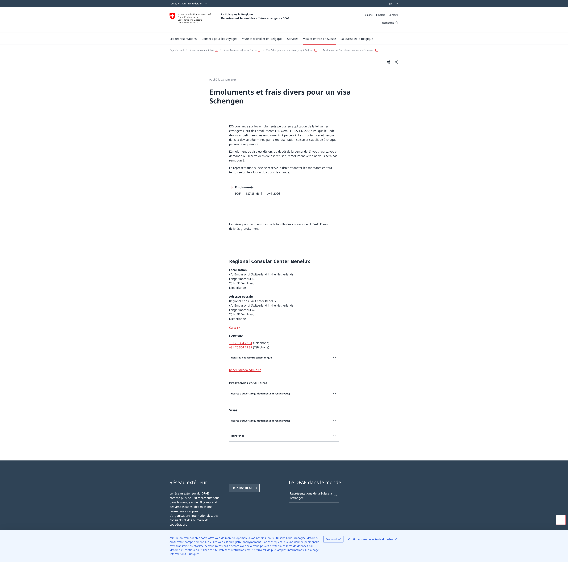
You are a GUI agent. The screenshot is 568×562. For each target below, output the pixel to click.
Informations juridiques (184, 554)
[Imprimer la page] (389, 62)
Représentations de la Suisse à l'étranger (311, 495)
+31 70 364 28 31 (240, 343)
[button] (183, 39)
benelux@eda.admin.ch (245, 370)
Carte (233, 328)
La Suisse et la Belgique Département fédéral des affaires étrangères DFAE (255, 16)
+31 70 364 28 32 (240, 347)
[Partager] (396, 62)
